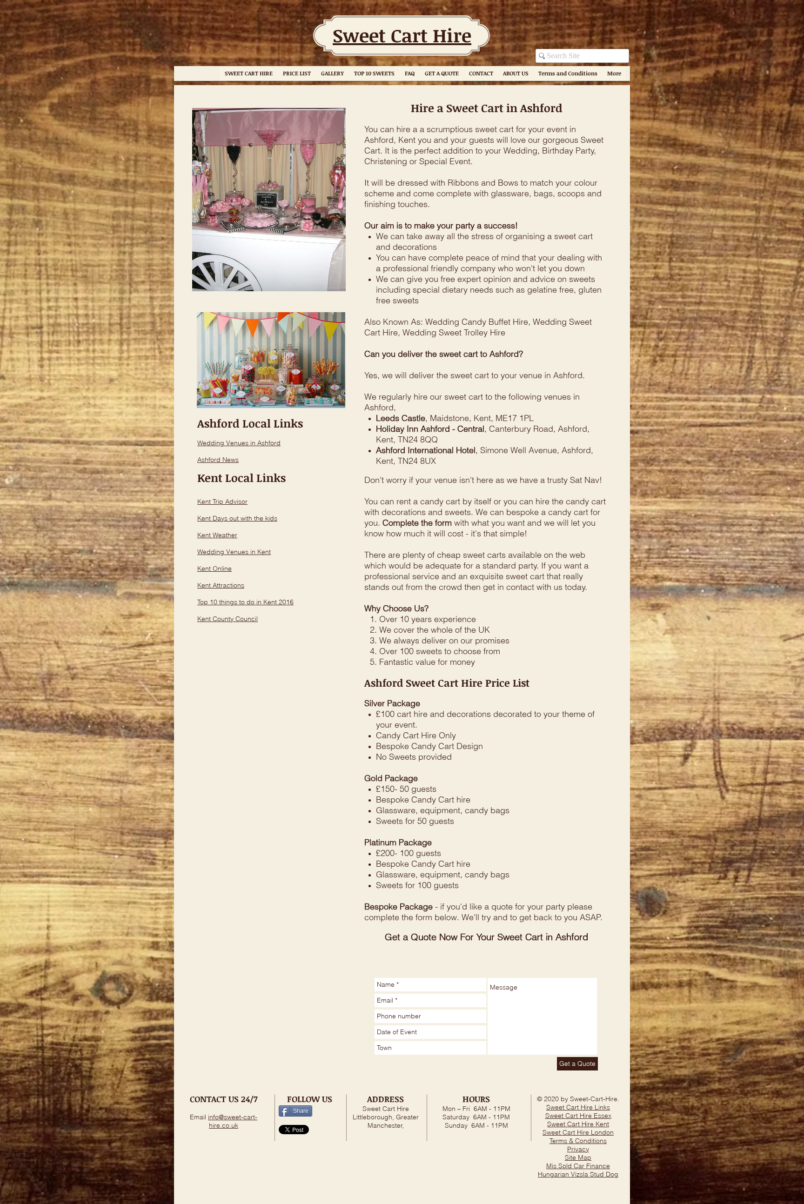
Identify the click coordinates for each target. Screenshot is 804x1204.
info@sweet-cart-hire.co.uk (232, 1121)
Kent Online (214, 568)
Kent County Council (227, 619)
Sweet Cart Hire (402, 35)
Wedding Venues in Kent (234, 552)
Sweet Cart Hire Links (578, 1107)
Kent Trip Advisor (222, 501)
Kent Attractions (220, 585)
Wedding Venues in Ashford (239, 443)
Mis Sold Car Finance (578, 1166)
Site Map (578, 1157)
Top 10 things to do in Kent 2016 (245, 602)
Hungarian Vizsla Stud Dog (578, 1174)
